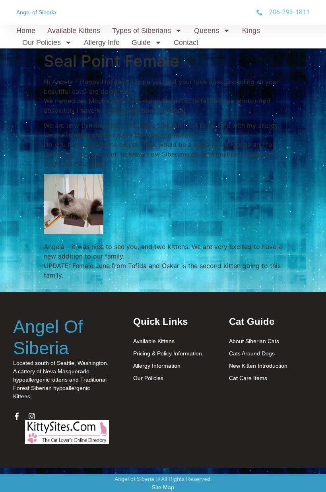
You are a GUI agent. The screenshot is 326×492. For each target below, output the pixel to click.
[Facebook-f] (16, 416)
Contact (186, 42)
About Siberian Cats (254, 341)
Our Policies (41, 42)
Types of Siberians (141, 31)
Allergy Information (156, 366)
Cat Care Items (248, 378)
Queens (206, 31)
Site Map (163, 487)
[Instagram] (31, 416)
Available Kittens (73, 31)
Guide (141, 42)
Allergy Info (102, 42)
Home (25, 31)
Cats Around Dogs (252, 353)
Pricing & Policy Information (167, 353)
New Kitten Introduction (258, 366)
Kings (251, 31)
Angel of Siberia (36, 12)
